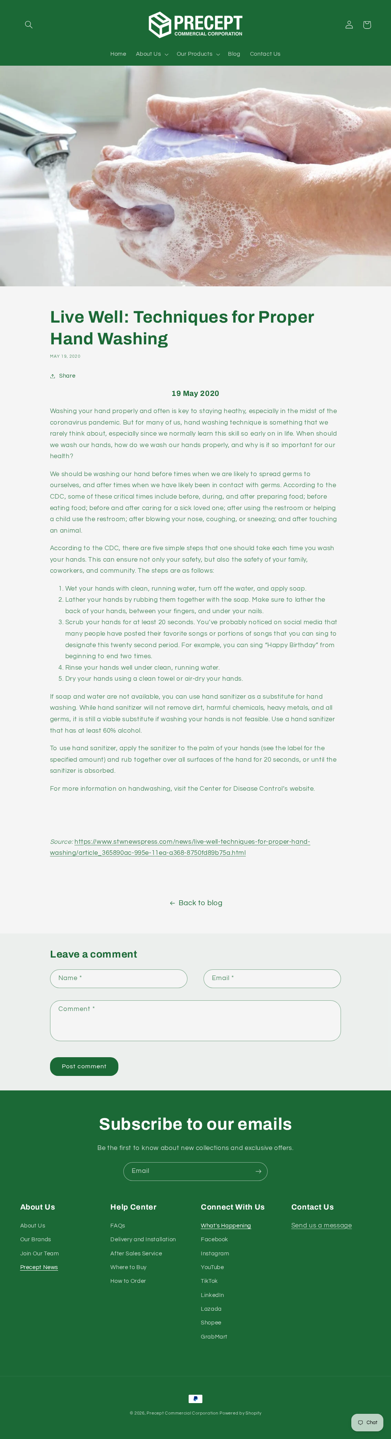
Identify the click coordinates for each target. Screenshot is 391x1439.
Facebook (214, 1239)
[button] (29, 25)
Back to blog (201, 903)
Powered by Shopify (240, 1413)
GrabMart (214, 1337)
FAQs (117, 1226)
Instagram (215, 1254)
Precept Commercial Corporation (182, 1413)
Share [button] (67, 376)
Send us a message (321, 1225)
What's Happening (226, 1226)
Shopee (211, 1323)
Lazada (211, 1309)
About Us (32, 1226)
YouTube (212, 1267)
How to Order (128, 1281)
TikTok (209, 1281)
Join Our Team (39, 1254)
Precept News (39, 1267)
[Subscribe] (258, 1171)
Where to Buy (128, 1267)
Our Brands (35, 1239)
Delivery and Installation (143, 1239)
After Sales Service (136, 1254)
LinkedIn (212, 1295)
